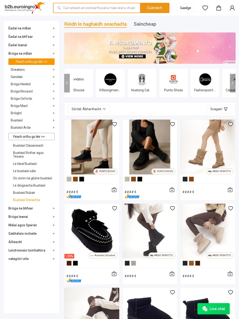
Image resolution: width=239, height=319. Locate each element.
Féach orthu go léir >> (31, 62)
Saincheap (145, 24)
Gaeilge (185, 8)
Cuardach (154, 8)
